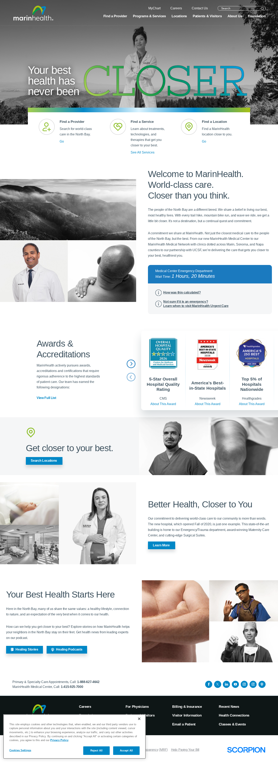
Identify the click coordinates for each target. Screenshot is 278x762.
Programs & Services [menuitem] (149, 16)
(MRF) (163, 750)
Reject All (96, 750)
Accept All (126, 750)
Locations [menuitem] (179, 16)
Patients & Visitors (140, 715)
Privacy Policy (59, 740)
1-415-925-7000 (72, 687)
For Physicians (137, 707)
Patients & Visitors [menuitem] (207, 16)
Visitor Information (186, 715)
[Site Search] (262, 8)
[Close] (139, 718)
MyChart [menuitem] (154, 8)
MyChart (132, 724)
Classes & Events (232, 724)
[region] (74, 736)
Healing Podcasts (69, 649)
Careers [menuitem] (176, 8)
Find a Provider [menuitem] (115, 16)
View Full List (46, 398)
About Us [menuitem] (235, 16)
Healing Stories (26, 649)
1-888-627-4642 (88, 682)
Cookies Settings (20, 750)
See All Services (142, 152)
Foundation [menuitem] (257, 16)
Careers (85, 707)
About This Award (163, 404)
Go (62, 141)
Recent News (229, 707)
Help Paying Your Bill (185, 750)
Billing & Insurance (187, 707)
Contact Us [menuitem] (200, 8)
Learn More (161, 545)
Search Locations (44, 460)
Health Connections (234, 715)
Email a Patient (184, 724)
